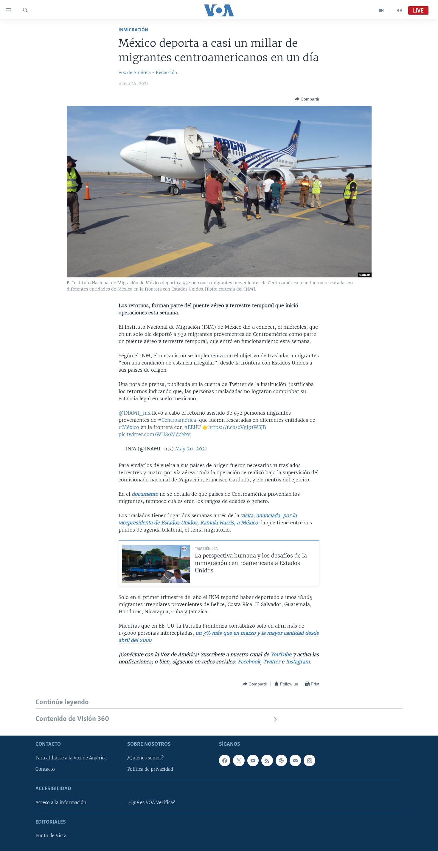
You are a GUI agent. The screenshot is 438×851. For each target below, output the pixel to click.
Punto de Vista (50, 835)
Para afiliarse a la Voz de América (71, 758)
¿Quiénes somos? (145, 758)
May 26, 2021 (191, 449)
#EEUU (192, 427)
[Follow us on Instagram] (309, 760)
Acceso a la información (60, 802)
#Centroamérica (177, 420)
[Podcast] (281, 760)
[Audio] (399, 10)
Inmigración (133, 30)
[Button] (307, 99)
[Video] (381, 10)
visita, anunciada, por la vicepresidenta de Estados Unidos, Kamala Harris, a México (208, 519)
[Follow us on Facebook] (224, 760)
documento (145, 494)
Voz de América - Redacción (148, 72)
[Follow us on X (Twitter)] (238, 760)
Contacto (45, 769)
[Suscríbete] (295, 760)
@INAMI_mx (134, 413)
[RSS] (267, 760)
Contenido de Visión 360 (72, 719)
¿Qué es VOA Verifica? (151, 802)
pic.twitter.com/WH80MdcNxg (155, 434)
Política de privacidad (150, 769)
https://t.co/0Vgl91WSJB (237, 427)
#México (129, 427)
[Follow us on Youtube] (253, 760)
